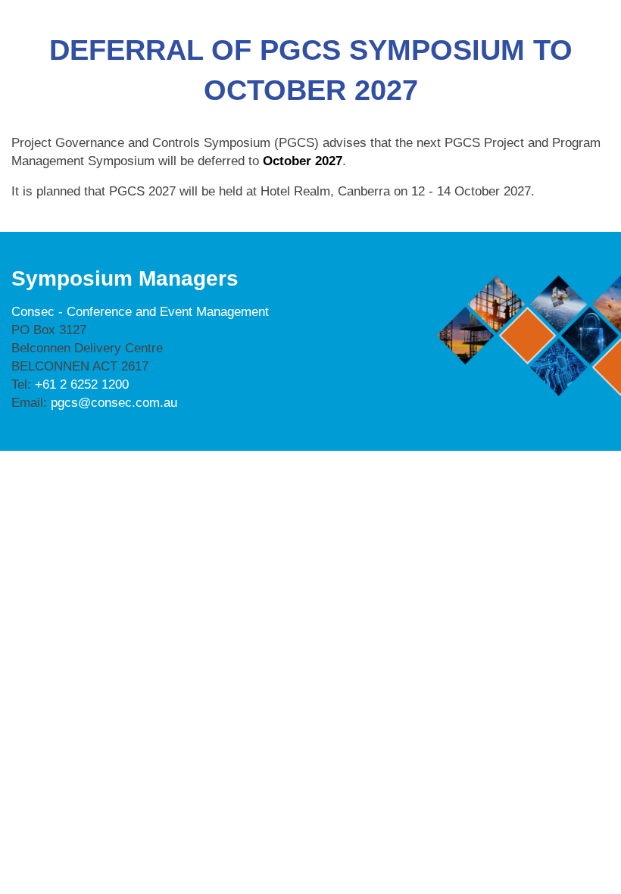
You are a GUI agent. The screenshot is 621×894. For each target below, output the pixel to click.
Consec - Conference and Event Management (140, 312)
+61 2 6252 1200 (82, 384)
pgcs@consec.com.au (114, 402)
